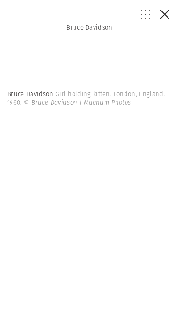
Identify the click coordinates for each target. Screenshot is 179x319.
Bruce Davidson (89, 27)
